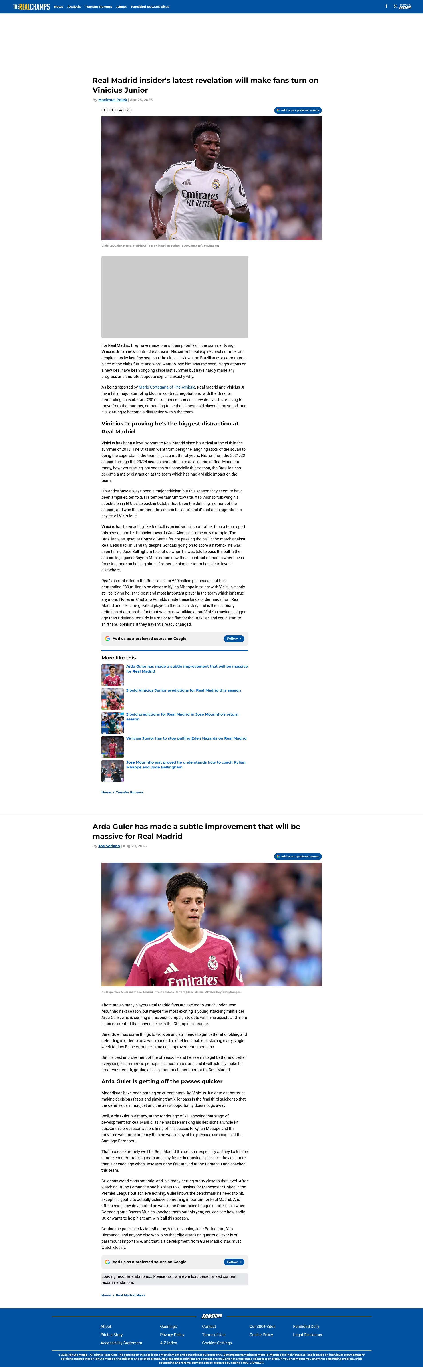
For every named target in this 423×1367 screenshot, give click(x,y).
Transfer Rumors (98, 7)
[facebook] (386, 6)
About (121, 7)
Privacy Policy (172, 1334)
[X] (395, 6)
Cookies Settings (217, 1343)
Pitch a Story (112, 1334)
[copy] (128, 110)
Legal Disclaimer (307, 1334)
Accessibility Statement (121, 1343)
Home (106, 792)
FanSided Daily (306, 1326)
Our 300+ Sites (262, 1326)
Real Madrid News (130, 1295)
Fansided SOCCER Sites (150, 7)
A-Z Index (168, 1343)
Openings (168, 1326)
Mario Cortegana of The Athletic (167, 387)
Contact (209, 1326)
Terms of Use (214, 1334)
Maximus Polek (112, 100)
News (58, 7)
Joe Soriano (109, 846)
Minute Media (77, 1354)
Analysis (74, 7)
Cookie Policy (261, 1334)
